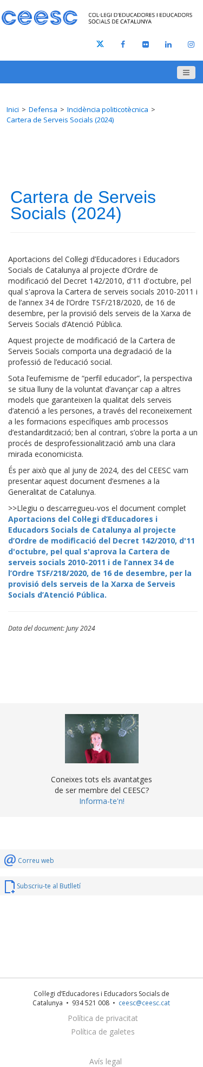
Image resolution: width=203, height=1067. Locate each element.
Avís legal (105, 1061)
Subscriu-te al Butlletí (49, 886)
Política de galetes (103, 1031)
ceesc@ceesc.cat (144, 1002)
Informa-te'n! (102, 801)
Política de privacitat (103, 1018)
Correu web (36, 860)
